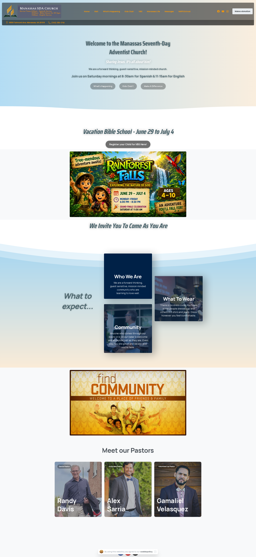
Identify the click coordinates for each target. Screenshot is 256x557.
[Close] (155, 551)
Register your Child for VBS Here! (128, 144)
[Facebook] (218, 11)
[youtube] (223, 11)
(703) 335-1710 (58, 22)
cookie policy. (146, 551)
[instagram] (227, 11)
